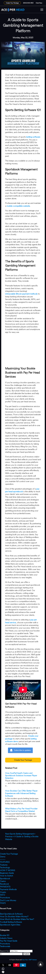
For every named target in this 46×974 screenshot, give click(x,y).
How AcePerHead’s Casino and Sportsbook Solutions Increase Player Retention (21, 776)
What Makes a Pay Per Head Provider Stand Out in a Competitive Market (21, 810)
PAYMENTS (5, 886)
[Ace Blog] (13, 10)
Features (3, 864)
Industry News (6, 938)
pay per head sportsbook (22, 490)
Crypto (3, 892)
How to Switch (6, 875)
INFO (2, 894)
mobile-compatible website (18, 206)
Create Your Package (12, 3)
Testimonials (5, 946)
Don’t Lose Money (8, 900)
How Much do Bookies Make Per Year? (17, 919)
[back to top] (40, 964)
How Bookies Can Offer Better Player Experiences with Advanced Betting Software (21, 793)
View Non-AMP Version (29, 960)
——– (2, 859)
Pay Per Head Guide (8, 940)
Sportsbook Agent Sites (10, 924)
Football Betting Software (11, 922)
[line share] (23, 972)
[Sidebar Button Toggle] (41, 10)
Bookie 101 (4, 935)
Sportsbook (5, 878)
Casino (3, 881)
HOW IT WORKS (7, 870)
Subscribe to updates (22, 750)
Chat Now (39, 3)
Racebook (4, 883)
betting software (33, 137)
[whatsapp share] (23, 969)
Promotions (5, 897)
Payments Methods (8, 889)
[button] (41, 10)
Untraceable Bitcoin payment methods (21, 293)
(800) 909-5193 (28, 3)
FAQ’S (3, 903)
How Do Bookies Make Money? (14, 916)
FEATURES (5, 862)
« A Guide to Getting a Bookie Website (21, 838)
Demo (2, 856)
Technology (5, 867)
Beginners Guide (7, 873)
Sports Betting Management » (20, 833)
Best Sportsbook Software (11, 913)
